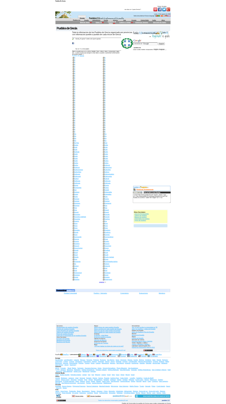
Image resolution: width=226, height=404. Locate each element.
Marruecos (153, 380)
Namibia (106, 380)
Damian (76, 201)
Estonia (94, 361)
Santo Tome (106, 381)
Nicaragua (102, 356)
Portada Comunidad (70, 293)
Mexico (83, 354)
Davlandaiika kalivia (111, 261)
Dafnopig (77, 174)
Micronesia (114, 386)
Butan (79, 391)
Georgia (65, 363)
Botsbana (64, 378)
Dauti (76, 252)
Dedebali (107, 273)
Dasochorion (78, 248)
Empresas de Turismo (101, 343)
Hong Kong (64, 391)
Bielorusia (58, 363)
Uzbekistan (119, 391)
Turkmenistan (103, 393)
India (163, 393)
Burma (138, 393)
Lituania (76, 360)
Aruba (99, 368)
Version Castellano (95, 396)
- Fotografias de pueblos (141, 219)
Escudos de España (63, 339)
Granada (134, 370)
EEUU (57, 368)
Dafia (106, 145)
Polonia (81, 363)
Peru (106, 354)
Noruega (89, 360)
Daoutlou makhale (80, 217)
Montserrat (86, 371)
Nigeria (82, 381)
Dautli (106, 255)
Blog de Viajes (85, 22)
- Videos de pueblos (140, 215)
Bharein (97, 375)
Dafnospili (77, 176)
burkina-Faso (115, 378)
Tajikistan (120, 393)
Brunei (128, 375)
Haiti (169, 370)
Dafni (106, 152)
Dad (106, 143)
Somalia (88, 378)
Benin (144, 381)
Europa (106, 20)
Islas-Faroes (59, 365)
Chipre (66, 361)
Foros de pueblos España (65, 334)
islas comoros (163, 381)
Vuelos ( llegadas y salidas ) (141, 344)
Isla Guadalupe (133, 368)
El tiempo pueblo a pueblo (102, 337)
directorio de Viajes (159, 22)
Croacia (71, 361)
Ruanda (106, 378)
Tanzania (74, 380)
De (75, 264)
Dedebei (77, 275)
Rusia (93, 363)
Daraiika (77, 230)
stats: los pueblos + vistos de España (143, 329)
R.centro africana (68, 381)
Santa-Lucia (77, 371)
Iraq (93, 375)
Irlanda (159, 360)
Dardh (76, 232)
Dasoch (107, 243)
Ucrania (155, 361)
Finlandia (101, 361)
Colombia (98, 354)
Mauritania (58, 381)
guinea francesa (97, 383)
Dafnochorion (78, 170)
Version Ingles (79, 396)
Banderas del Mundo (63, 342)
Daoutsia (77, 219)
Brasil (69, 368)
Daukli (76, 250)
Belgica (141, 360)
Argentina (124, 354)
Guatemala (133, 356)
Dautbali (107, 250)
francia (107, 361)
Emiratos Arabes (76, 375)
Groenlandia (73, 363)
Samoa (159, 393)
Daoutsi (107, 217)
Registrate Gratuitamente (144, 189)
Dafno (106, 161)
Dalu (106, 196)
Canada (63, 368)
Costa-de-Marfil (148, 378)
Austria (135, 360)
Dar (106, 221)
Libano (103, 375)
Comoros (155, 381)
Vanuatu (147, 386)
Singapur (100, 391)
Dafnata (76, 152)
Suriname (80, 368)
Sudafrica (139, 378)
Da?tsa (76, 143)
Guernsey (73, 365)
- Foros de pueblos (140, 220)
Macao (143, 393)
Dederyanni (108, 279)
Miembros (162, 293)
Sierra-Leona (65, 380)
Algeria (95, 378)
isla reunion (81, 383)
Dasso (107, 248)
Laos (153, 393)
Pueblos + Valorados (100, 293)
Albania (129, 360)
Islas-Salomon (123, 386)
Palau (153, 386)
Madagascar (107, 383)
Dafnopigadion (109, 174)
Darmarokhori (109, 237)
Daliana (76, 192)
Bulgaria (165, 360)
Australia (58, 386)
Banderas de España (63, 340)
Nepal (96, 393)
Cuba (131, 354)
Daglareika (77, 188)
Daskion (77, 243)
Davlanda (77, 261)
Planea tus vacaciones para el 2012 (143, 347)
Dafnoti (107, 179)
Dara (75, 223)
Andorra (161, 361)
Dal (75, 190)
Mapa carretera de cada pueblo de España (108, 329)
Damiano (77, 203)
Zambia (160, 380)
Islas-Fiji (58, 388)
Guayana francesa (91, 368)
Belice (74, 368)
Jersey (66, 365)
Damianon (108, 203)
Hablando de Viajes (112, 22)
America (115, 20)
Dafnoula (77, 181)
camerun (71, 378)
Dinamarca (78, 361)
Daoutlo (107, 214)
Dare (75, 235)
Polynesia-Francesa (79, 386)
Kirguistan (112, 393)
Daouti (107, 210)
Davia (106, 259)
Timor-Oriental (66, 393)
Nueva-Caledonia (92, 386)
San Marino (110, 360)
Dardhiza (107, 232)
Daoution (77, 214)
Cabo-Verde (124, 378)
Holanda (118, 361)
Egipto (93, 381)
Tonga (65, 388)
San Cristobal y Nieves (159, 370)
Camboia (90, 393)
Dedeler (107, 277)
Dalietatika (108, 194)
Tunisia (88, 383)
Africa (163, 20)
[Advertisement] (151, 88)
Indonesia (82, 393)
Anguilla (93, 371)
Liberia (57, 380)
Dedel (106, 275)
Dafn (75, 147)
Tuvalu (142, 386)
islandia (142, 363)
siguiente (101, 282)
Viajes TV (99, 22)
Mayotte (57, 383)
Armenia (127, 363)
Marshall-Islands (104, 386)
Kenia (88, 381)
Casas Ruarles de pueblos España (68, 330)
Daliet (76, 194)
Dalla (76, 196)
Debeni (107, 264)
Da (75, 134)
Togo (85, 380)
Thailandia (72, 391)
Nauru (168, 386)
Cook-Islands (161, 386)
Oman (122, 375)
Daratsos (107, 230)
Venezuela (114, 354)
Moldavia (164, 363)
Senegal (82, 378)
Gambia (125, 380)
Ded (75, 268)
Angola (57, 378)
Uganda (80, 380)
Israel (109, 375)
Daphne (107, 219)
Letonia (98, 363)
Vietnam (58, 393)
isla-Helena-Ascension (69, 383)
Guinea (100, 378)
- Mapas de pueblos (140, 217)
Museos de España (138, 335)
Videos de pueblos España (65, 332)
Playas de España (137, 338)
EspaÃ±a (66, 354)
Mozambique (98, 380)
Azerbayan (134, 363)
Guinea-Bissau (125, 381)
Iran (89, 375)
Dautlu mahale (109, 257)
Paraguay (113, 356)
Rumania (103, 360)
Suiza (117, 360)
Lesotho (132, 378)
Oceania (133, 20)
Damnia (76, 205)
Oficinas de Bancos (100, 340)
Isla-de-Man (156, 363)
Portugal (96, 360)
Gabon (119, 380)
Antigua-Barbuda (113, 370)
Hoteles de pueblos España (65, 329)
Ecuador (83, 356)
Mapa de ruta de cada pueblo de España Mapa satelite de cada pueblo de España (107, 331)
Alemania (123, 360)
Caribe (154, 20)
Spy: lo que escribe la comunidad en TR (144, 327)
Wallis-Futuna (134, 386)
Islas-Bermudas (125, 370)
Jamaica (63, 370)
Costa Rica (158, 354)
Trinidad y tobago (101, 370)
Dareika (107, 235)
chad (76, 378)
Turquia (87, 363)
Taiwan (93, 391)
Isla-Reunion (115, 381)
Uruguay (123, 356)
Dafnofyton (77, 172)
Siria (113, 375)
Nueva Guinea (66, 386)
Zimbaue (113, 380)
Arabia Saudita (64, 375)
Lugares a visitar (125, 22)
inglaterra (148, 360)
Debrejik (107, 266)
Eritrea (133, 381)
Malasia (162, 391)
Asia (124, 20)
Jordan (84, 375)
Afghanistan (128, 391)
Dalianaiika (108, 192)
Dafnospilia (108, 176)
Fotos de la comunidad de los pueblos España (71, 335)
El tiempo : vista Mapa (101, 335)
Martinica (59, 371)
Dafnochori (108, 167)
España (86, 20)
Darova (76, 239)
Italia (153, 360)
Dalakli (107, 190)
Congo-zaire (139, 380)
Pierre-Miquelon (122, 368)
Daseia (76, 241)
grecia (113, 361)
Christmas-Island (129, 393)
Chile (90, 354)
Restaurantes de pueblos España (67, 327)
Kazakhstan (59, 360)
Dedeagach (78, 273)
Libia (149, 381)
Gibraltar (148, 363)
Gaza (117, 375)
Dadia (76, 145)
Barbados (77, 370)
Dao (106, 205)
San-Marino (120, 363)
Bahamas (70, 370)
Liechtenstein (68, 360)
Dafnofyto (108, 170)
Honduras (92, 356)
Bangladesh (86, 391)
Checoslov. (58, 361)
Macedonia (105, 363)
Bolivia (149, 354)
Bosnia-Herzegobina (145, 361)
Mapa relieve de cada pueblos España (106, 327)
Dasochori (108, 246)
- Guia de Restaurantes (141, 214)
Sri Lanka (75, 393)
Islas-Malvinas (67, 371)
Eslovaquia (87, 361)
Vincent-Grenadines (109, 368)
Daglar (107, 185)
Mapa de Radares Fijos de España (143, 332)
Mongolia (112, 391)
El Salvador (154, 356)
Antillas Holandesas (88, 370)
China (106, 391)
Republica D (141, 354)
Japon (57, 391)
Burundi (138, 381)
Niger (77, 381)
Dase (106, 239)
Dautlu (76, 257)
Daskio (107, 241)
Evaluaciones (143, 293)
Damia (107, 199)
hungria (125, 361)
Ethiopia (131, 380)
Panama (143, 356)
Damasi (76, 199)
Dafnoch (107, 165)
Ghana (146, 380)
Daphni (76, 221)
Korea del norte (154, 391)
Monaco (82, 360)
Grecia (82, 56)
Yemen (90, 380)
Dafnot (76, 179)
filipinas (135, 391)
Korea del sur (143, 391)
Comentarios (124, 293)
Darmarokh (77, 237)
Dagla (76, 185)
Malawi (98, 381)
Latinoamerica (96, 20)
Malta (167, 361)
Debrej (76, 266)
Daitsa (107, 188)
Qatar (57, 375)
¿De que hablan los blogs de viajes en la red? (109, 346)
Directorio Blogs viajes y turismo (142, 341)
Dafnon (107, 172)
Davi (75, 259)
